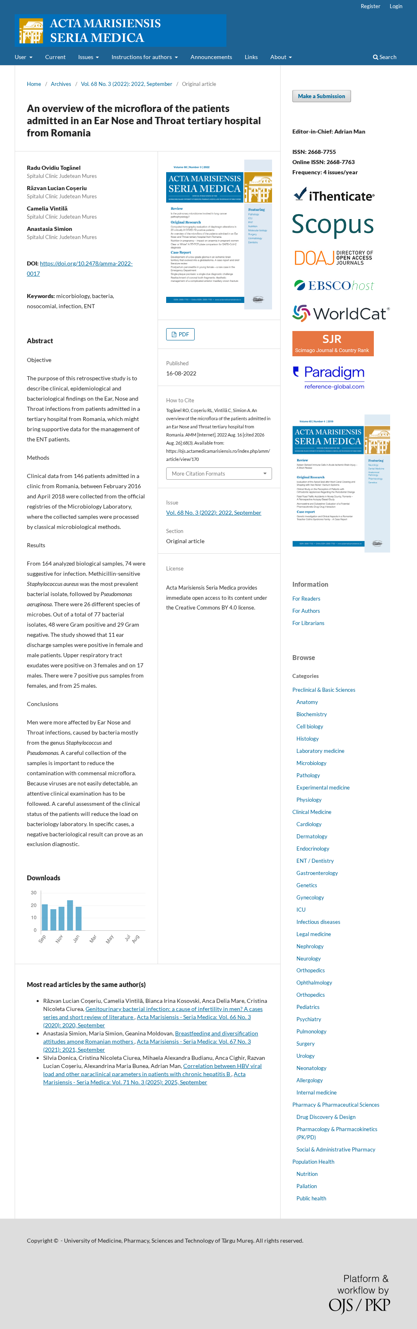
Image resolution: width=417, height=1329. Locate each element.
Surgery (305, 1043)
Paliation (306, 1186)
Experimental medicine (323, 787)
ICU (300, 909)
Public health (311, 1198)
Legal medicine (313, 934)
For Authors (306, 610)
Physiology (309, 799)
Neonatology (311, 1068)
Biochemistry (311, 714)
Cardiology (309, 824)
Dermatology (311, 836)
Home (34, 84)
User (21, 56)
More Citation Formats (198, 473)
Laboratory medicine (320, 751)
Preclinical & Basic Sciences (324, 689)
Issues (86, 56)
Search (387, 56)
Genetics (306, 885)
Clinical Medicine (311, 812)
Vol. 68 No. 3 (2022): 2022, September (126, 84)
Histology (307, 738)
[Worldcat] (341, 319)
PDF (183, 334)
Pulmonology (311, 1031)
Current (55, 56)
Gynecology (310, 897)
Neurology (308, 958)
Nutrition (307, 1174)
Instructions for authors (142, 56)
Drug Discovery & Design (326, 1117)
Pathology (308, 775)
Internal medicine (316, 1092)
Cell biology (309, 726)
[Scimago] (333, 354)
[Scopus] (333, 238)
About (279, 56)
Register (370, 6)
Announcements (211, 56)
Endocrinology (312, 848)
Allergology (309, 1080)
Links (251, 56)
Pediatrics (308, 1007)
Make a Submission (321, 96)
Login (396, 6)
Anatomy (307, 702)
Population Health (313, 1161)
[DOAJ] (334, 264)
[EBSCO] (334, 293)
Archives (61, 84)
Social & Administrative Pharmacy (335, 1149)
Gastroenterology (317, 873)
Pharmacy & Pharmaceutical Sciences (336, 1104)
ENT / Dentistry (315, 860)
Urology (305, 1056)
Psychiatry (308, 1019)
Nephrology (310, 946)
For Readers (306, 598)
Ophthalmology (314, 982)
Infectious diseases (318, 922)
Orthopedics (310, 970)
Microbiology (311, 763)
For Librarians (308, 623)
